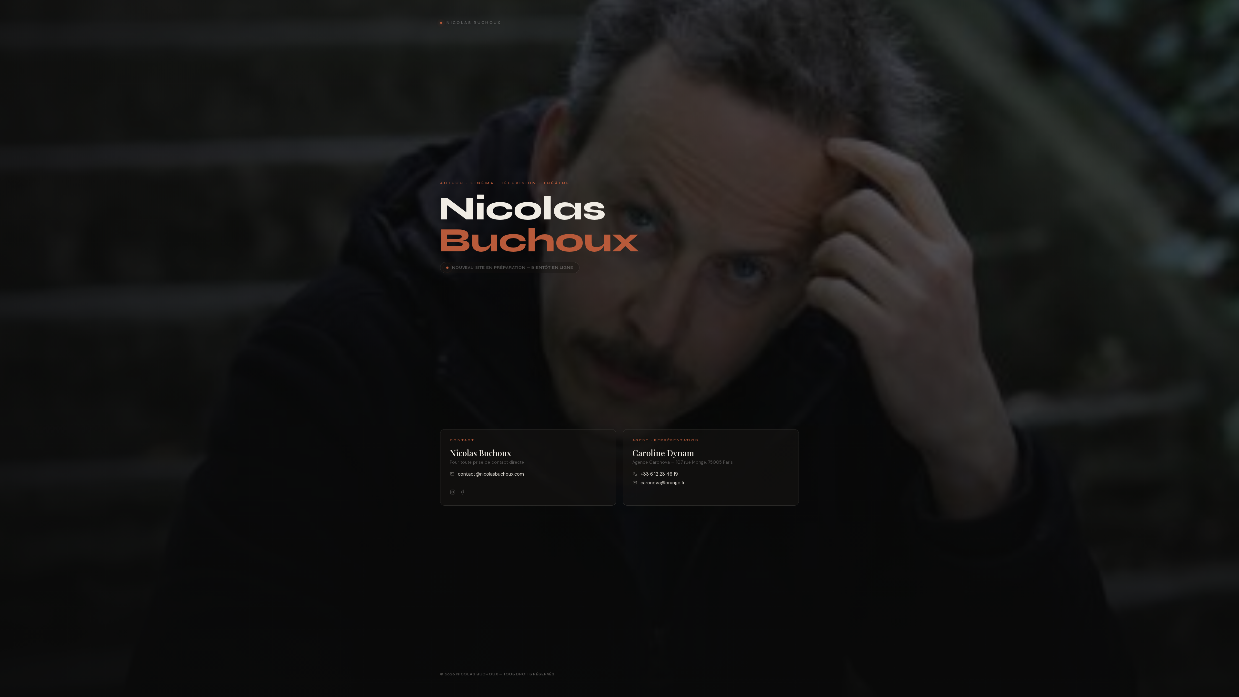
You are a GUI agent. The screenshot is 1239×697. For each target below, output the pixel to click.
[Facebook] (463, 493)
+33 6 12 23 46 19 (659, 474)
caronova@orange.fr (662, 483)
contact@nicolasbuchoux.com (491, 474)
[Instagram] (453, 493)
